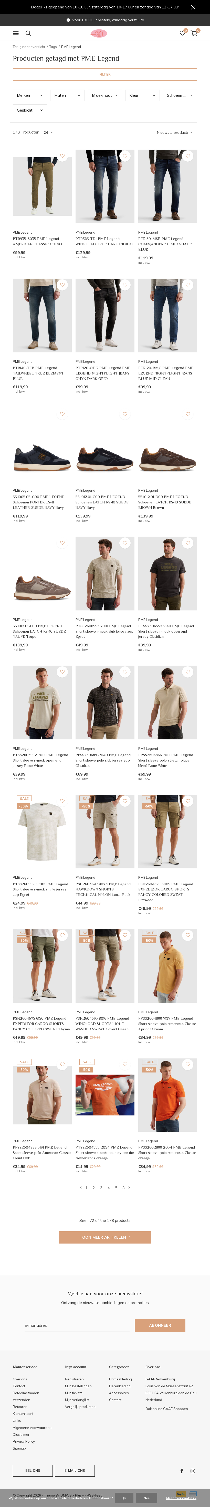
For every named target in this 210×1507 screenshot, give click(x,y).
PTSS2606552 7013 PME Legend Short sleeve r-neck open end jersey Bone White (40, 760)
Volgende (129, 1187)
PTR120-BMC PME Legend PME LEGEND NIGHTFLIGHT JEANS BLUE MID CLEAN (165, 373)
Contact (19, 1386)
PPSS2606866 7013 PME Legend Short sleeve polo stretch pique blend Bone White (165, 760)
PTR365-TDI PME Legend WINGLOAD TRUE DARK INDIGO (104, 241)
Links (17, 1420)
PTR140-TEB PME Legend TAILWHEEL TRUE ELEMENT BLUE (38, 373)
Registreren (74, 1379)
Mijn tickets (73, 1393)
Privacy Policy (24, 1441)
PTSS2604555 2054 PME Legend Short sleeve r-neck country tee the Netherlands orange (105, 1152)
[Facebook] (182, 1471)
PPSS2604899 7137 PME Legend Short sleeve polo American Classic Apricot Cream (167, 1023)
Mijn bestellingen (78, 1386)
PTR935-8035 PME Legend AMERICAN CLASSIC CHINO (37, 241)
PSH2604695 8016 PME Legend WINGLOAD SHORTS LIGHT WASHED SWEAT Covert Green (102, 1023)
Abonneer (160, 1325)
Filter (105, 74)
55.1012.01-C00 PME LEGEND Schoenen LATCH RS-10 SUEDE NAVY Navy (102, 502)
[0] (194, 33)
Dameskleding (120, 1379)
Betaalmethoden (26, 1393)
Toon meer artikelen (103, 1237)
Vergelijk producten (80, 1407)
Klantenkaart (23, 1414)
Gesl (25, 110)
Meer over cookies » (181, 1498)
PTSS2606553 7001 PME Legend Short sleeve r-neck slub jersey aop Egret (104, 631)
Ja (124, 1498)
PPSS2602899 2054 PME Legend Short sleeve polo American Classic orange (167, 1152)
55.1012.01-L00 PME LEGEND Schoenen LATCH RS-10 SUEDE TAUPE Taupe (39, 631)
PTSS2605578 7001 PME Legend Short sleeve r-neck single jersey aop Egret (40, 889)
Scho (178, 95)
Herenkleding (120, 1386)
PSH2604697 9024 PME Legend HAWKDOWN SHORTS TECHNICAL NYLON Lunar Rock (103, 889)
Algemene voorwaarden (32, 1428)
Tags (53, 47)
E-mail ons (75, 1470)
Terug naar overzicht (29, 47)
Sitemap (19, 1448)
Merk (23, 95)
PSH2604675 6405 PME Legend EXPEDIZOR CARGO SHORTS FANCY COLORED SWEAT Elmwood (165, 892)
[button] (16, 33)
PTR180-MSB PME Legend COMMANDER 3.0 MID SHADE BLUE (165, 243)
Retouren (20, 1407)
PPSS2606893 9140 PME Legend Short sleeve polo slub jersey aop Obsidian (103, 760)
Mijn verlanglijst (77, 1400)
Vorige (81, 1187)
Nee (147, 1498)
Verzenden (21, 1400)
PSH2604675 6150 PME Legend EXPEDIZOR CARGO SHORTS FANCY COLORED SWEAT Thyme (41, 1023)
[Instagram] (193, 1471)
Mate (60, 95)
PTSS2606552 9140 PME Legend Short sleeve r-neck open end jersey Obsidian (166, 631)
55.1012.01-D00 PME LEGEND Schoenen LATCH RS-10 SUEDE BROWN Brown (164, 502)
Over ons (20, 1379)
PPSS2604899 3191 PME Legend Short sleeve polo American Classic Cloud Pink (42, 1152)
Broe (102, 95)
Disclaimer (21, 1434)
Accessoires (119, 1393)
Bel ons (32, 1470)
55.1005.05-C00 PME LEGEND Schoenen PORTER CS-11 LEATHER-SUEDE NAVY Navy (39, 502)
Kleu (133, 95)
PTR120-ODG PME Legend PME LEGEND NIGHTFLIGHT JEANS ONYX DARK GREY (103, 373)
